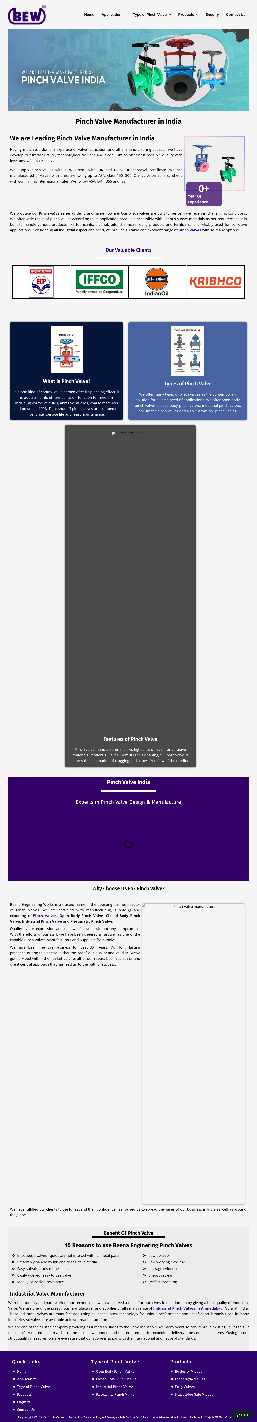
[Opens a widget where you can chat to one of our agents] (242, 1415)
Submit (102, 184)
